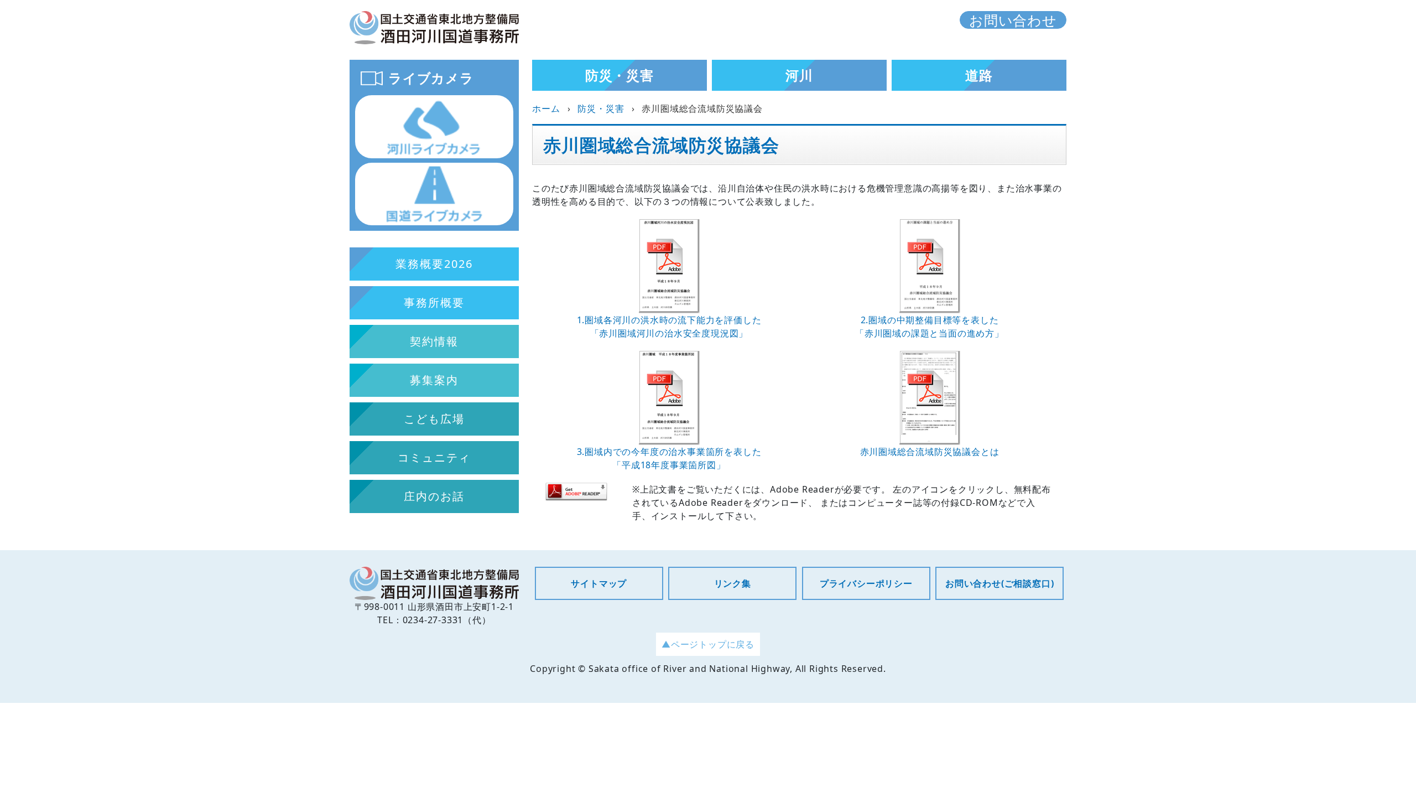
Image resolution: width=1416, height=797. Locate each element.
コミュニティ (434, 457)
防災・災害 (619, 75)
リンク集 (732, 583)
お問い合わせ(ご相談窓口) (999, 583)
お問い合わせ (1013, 20)
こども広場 (434, 418)
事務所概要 (434, 302)
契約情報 (434, 341)
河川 (799, 75)
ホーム (546, 108)
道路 (979, 75)
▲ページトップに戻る (708, 644)
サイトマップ (599, 583)
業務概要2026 (434, 263)
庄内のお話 (434, 496)
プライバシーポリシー (866, 583)
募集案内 (434, 379)
